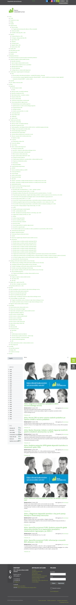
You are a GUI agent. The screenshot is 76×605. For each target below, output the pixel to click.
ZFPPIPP (13, 168)
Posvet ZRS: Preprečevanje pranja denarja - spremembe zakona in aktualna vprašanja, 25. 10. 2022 (34, 200)
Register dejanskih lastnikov (18, 232)
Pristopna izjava (15, 43)
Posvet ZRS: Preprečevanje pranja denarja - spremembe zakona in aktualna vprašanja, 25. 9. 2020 (34, 203)
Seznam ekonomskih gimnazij (18, 339)
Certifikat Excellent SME (37, 571)
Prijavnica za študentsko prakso (20, 161)
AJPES (14, 207)
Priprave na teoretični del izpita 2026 (18, 293)
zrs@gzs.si (16, 582)
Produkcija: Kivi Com (64, 602)
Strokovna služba (15, 30)
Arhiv (14, 89)
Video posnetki (13, 326)
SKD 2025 (14, 178)
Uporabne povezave (36, 574)
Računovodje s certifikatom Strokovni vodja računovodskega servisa (25, 296)
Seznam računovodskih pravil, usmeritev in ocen (22, 134)
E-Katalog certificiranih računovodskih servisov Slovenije (24, 264)
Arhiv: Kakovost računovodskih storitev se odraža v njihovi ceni (45, 499)
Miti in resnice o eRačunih (15, 318)
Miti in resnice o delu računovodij (20, 154)
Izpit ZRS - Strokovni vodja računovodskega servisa (24, 150)
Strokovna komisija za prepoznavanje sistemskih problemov (23, 57)
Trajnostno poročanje (16, 177)
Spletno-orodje (16, 137)
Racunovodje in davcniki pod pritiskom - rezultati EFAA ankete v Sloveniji (29, 75)
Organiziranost (13, 25)
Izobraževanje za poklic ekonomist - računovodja (22, 335)
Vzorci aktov (14, 145)
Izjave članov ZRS (15, 39)
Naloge (11, 22)
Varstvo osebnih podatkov (19, 219)
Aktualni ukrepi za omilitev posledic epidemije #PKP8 (24, 246)
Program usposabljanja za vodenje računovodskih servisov (26, 273)
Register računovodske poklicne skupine (19, 303)
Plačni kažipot (35, 573)
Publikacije (14, 116)
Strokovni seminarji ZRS (18, 148)
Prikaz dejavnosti (14, 344)
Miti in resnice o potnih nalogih (17, 314)
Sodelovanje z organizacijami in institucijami (20, 72)
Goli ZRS (12, 80)
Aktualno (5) (12, 428)
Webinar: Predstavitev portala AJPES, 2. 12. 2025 (23, 191)
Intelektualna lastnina (16, 184)
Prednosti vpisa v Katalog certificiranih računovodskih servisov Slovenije (28, 262)
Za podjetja (11, 305)
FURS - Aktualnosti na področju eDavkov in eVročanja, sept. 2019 (27, 212)
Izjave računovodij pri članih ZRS (17, 323)
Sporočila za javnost (14, 348)
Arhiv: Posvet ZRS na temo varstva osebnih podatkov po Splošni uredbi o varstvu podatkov (44, 418)
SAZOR (13, 236)
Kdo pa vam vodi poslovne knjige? (17, 309)
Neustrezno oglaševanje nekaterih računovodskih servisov (25, 237)
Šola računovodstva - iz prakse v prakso (20, 95)
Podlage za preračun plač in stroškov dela (21, 129)
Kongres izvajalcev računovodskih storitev (21, 277)
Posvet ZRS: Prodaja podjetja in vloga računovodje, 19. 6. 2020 (26, 205)
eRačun (14, 216)
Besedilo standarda (16, 61)
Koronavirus (14, 239)
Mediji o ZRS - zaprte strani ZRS (17, 282)
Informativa (15, 162)
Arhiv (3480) (12, 432)
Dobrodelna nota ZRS (15, 50)
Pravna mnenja (15, 173)
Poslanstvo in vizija (14, 20)
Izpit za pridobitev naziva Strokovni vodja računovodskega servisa (25, 289)
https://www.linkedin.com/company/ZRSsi (27, 587)
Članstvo (12, 34)
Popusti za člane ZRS (16, 96)
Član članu (34, 570)
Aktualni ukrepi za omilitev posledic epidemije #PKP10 (25, 241)
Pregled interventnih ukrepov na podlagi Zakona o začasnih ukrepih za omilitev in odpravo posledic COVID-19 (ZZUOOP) (39, 255)
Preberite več (27, 415)
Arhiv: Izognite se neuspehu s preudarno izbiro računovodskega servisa (41, 405)
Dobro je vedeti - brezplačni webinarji (20, 91)
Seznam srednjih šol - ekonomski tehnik (20, 337)
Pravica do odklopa (16, 143)
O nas (10, 16)
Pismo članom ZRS (16, 114)
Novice (25, 357)
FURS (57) (12, 439)
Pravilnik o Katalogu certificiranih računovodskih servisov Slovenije (26, 266)
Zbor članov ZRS (15, 278)
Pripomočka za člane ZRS (18, 141)
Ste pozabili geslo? (54, 591)
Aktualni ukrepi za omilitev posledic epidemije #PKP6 (24, 250)
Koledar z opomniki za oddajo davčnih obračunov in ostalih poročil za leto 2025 (29, 180)
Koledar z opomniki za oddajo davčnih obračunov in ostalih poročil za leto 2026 (29, 182)
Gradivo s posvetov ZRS (17, 187)
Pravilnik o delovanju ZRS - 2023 (18, 32)
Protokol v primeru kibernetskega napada (21, 186)
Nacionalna (14, 330)
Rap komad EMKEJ (17, 164)
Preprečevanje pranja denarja (18, 166)
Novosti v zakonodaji (16, 121)
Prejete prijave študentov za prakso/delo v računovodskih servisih (27, 159)
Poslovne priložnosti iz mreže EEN (39, 576)
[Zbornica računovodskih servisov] (14, 1)
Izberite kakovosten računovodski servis (19, 307)
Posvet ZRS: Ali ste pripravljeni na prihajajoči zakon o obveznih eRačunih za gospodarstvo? (33, 196)
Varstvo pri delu (16, 223)
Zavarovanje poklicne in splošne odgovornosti (23, 225)
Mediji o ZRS (13, 350)
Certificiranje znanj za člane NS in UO (40, 580)
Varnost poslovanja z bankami (19, 221)
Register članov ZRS (16, 45)
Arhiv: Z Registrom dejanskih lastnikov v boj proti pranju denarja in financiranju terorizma (45, 514)
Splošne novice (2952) (14, 441)
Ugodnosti (12, 86)
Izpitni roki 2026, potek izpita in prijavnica (19, 291)
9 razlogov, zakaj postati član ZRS (19, 38)
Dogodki (11, 358)
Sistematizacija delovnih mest (18, 230)
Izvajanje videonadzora (62, 600)
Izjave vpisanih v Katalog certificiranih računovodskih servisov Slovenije (27, 269)
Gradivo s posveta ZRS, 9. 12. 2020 (20, 111)
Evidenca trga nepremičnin (19, 218)
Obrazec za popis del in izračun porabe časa (21, 136)
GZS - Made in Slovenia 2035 (16, 82)
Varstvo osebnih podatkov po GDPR (19, 170)
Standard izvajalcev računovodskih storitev (19, 59)
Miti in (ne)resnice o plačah (16, 319)
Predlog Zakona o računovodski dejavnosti (21, 70)
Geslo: (51, 577)
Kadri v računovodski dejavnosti (19, 146)
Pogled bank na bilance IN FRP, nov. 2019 (22, 214)
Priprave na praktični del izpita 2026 (18, 294)
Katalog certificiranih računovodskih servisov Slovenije (22, 260)
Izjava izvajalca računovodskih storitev (20, 63)
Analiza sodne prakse (16, 175)
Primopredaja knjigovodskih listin (19, 130)
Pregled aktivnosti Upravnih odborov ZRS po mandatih (25, 29)
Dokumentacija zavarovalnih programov (21, 104)
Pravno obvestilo (42, 600)
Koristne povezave (14, 328)
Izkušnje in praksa (17, 109)
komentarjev (65, 408)
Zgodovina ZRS (13, 52)
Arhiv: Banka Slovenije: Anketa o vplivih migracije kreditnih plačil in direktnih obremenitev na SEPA (46, 431)
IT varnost (14, 139)
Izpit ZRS (11, 287)
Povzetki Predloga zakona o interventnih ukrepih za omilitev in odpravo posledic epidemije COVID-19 (35, 257)
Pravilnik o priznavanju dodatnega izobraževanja (22, 268)
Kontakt (12, 54)
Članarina (14, 41)
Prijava (53, 583)
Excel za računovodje (16, 98)
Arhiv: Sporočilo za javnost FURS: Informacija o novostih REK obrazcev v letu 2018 (45, 541)
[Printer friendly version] (67, 357)
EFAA (13, 73)
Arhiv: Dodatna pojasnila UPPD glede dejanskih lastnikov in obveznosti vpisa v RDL (46, 446)
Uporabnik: (52, 572)
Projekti (12, 23)
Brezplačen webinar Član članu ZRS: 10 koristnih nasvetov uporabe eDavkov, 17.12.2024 (32, 193)
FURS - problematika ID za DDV (19, 211)
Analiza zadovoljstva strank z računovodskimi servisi (21, 343)
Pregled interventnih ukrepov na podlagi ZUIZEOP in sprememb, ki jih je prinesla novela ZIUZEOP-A (34, 253)
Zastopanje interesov (13, 55)
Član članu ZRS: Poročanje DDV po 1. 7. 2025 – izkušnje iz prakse (27, 189)
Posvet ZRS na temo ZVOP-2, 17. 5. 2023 (22, 198)
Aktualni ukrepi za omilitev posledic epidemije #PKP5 (24, 252)
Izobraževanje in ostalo (17, 88)
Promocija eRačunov (16, 171)
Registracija (61, 583)
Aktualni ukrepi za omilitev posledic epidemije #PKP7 (24, 248)
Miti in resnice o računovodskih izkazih (18, 316)
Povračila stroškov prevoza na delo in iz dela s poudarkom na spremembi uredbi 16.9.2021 (33, 228)
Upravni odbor (15, 27)
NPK (12, 341)
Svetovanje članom (16, 113)
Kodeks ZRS (13, 48)
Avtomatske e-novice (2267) (16, 434)
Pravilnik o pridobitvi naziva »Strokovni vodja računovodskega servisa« (27, 301)
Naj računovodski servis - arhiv (17, 285)
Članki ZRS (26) (13, 436)
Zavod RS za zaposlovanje (19, 227)
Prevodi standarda (16, 68)
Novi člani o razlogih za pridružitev (19, 284)
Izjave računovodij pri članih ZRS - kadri (21, 155)
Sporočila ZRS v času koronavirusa (20, 259)
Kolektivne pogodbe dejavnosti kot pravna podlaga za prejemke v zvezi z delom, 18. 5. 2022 (33, 202)
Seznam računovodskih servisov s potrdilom (21, 64)
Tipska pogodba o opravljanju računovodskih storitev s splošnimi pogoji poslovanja (30, 127)
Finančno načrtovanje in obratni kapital (21, 209)
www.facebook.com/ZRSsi (19, 586)
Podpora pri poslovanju (15, 120)
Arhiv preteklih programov (17, 271)
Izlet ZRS (14, 280)
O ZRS (11, 18)
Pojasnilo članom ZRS (17, 107)
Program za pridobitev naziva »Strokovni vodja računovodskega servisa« (28, 300)
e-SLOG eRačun (35, 582)
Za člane (11, 84)
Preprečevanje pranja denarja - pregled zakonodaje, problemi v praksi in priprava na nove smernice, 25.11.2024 (37, 195)
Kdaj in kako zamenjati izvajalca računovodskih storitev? (22, 310)
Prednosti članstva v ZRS (17, 36)
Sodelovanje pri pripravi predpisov (19, 334)
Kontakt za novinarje (14, 351)
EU (12, 332)
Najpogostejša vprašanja (17, 66)
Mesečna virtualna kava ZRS (18, 93)
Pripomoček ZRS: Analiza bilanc (18, 132)
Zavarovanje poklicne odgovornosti (19, 102)
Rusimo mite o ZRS (16, 47)
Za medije (11, 346)
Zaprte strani (14, 118)
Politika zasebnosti (51, 600)
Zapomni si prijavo (57, 588)
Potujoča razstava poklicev (19, 157)
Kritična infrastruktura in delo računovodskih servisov (24, 244)
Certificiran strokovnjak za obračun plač (20, 100)
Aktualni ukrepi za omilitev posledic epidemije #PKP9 (24, 243)
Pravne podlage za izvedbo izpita (17, 298)
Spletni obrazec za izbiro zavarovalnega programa (24, 105)
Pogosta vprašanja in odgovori (17, 312)
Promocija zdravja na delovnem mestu (20, 234)
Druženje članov (13, 275)
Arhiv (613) (12, 430)
